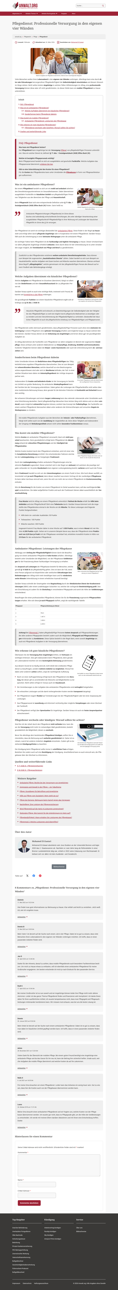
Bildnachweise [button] (59, 867)
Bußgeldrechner (17, 1261)
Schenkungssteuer (18, 1239)
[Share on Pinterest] (40, 876)
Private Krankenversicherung (22, 1246)
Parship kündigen (50, 1231)
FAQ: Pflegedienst (27, 104)
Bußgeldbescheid (18, 1272)
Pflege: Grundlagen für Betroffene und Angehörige (39, 791)
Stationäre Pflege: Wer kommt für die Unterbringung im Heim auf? (45, 813)
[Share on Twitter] (27, 876)
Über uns (79, 1228)
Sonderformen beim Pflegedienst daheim (41, 114)
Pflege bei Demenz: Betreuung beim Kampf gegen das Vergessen (45, 800)
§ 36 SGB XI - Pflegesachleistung (29, 770)
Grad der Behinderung (19, 1228)
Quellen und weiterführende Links (33, 131)
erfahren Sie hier (46, 164)
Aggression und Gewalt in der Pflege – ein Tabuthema (40, 787)
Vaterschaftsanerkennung (21, 1257)
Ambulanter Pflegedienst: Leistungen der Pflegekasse (45, 121)
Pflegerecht (27, 37)
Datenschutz (27, 1283)
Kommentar (23, 1152)
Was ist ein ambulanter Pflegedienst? (34, 108)
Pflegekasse (71, 172)
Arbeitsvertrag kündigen (52, 1228)
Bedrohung (16, 1242)
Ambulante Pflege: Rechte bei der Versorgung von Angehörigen (44, 783)
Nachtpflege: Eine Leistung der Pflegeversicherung (39, 804)
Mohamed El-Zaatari (77, 42)
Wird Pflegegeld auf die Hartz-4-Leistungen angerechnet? (42, 809)
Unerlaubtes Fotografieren (21, 1231)
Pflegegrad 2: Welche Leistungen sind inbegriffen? (39, 822)
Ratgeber (64, 13)
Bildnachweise (81, 1231)
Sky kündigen (48, 1235)
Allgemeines (16, 13)
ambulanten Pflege (65, 231)
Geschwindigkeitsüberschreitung (23, 1265)
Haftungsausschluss (41, 1283)
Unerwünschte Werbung (20, 1254)
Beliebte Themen (31, 13)
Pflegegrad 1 (34, 633)
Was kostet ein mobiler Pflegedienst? (34, 118)
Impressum (16, 1283)
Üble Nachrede (17, 1235)
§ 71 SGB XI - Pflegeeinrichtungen (30, 766)
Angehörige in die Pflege (33, 295)
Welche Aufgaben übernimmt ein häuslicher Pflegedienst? (47, 111)
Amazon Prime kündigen (52, 1239)
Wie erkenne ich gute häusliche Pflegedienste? (38, 125)
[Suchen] (103, 5)
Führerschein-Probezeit (20, 1268)
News (73, 13)
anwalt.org (18, 37)
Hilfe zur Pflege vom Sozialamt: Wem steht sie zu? (39, 796)
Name (21, 1180)
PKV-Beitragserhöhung (20, 1250)
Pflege (35, 37)
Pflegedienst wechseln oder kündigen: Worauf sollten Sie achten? (50, 128)
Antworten (22, 917)
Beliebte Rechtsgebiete (48, 13)
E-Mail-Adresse (24, 1191)
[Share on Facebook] (34, 876)
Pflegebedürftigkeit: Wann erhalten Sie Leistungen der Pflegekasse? (46, 817)
